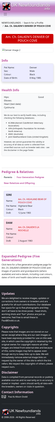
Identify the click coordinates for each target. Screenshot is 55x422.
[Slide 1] (25, 48)
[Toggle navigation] (5, 14)
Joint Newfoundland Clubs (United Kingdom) (28, 137)
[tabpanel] (27, 218)
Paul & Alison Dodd (18, 396)
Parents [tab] (8, 177)
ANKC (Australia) (15, 134)
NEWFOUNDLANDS (11, 22)
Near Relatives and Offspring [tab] (19, 183)
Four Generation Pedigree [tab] (30, 177)
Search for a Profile (33, 22)
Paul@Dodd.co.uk (10, 320)
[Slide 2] (30, 48)
